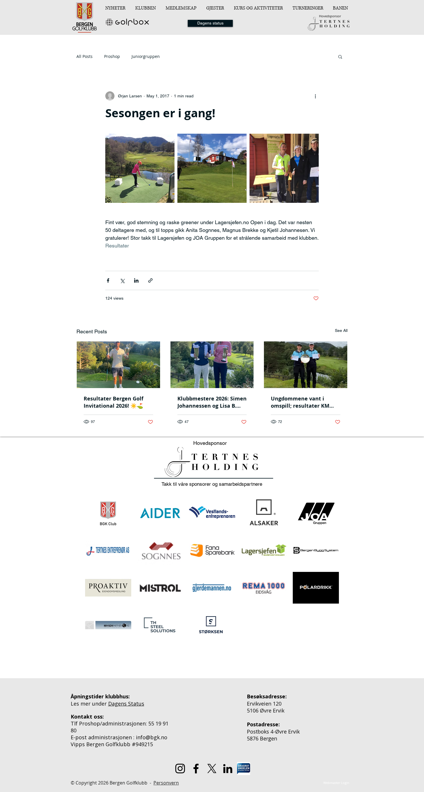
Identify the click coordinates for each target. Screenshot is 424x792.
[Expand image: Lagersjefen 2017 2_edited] (140, 168)
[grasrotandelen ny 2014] (243, 768)
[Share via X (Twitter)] (122, 280)
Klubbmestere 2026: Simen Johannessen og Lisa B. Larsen (212, 402)
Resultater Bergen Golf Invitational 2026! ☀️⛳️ (113, 402)
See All (341, 330)
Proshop (112, 56)
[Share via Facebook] (108, 280)
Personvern (166, 783)
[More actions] (315, 95)
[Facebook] (196, 768)
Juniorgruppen (146, 56)
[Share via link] (150, 280)
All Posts (84, 56)
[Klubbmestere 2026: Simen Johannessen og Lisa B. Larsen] (212, 364)
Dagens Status (126, 703)
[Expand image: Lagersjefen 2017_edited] (212, 168)
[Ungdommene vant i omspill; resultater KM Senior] (305, 364)
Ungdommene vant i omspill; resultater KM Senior (300, 402)
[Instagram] (180, 768)
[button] (146, 8)
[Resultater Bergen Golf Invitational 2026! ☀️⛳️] (118, 364)
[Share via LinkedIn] (136, 280)
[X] (211, 768)
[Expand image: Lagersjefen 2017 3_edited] (284, 168)
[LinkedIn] (227, 768)
